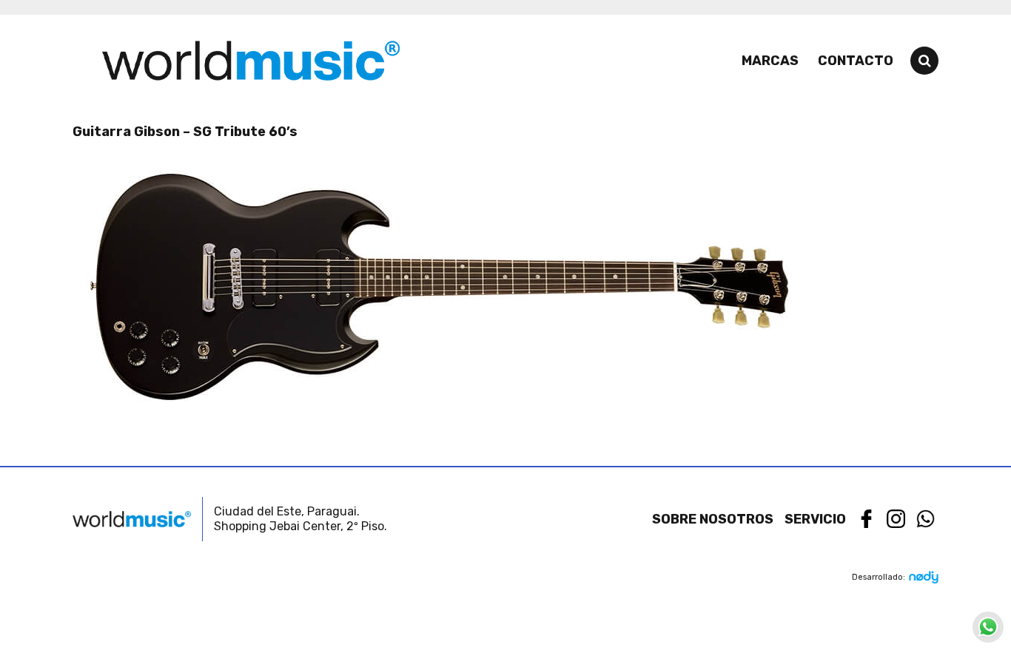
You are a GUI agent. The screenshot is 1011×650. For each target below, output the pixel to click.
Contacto (855, 60)
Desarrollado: (878, 577)
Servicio (815, 519)
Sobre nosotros (712, 519)
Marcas (770, 60)
